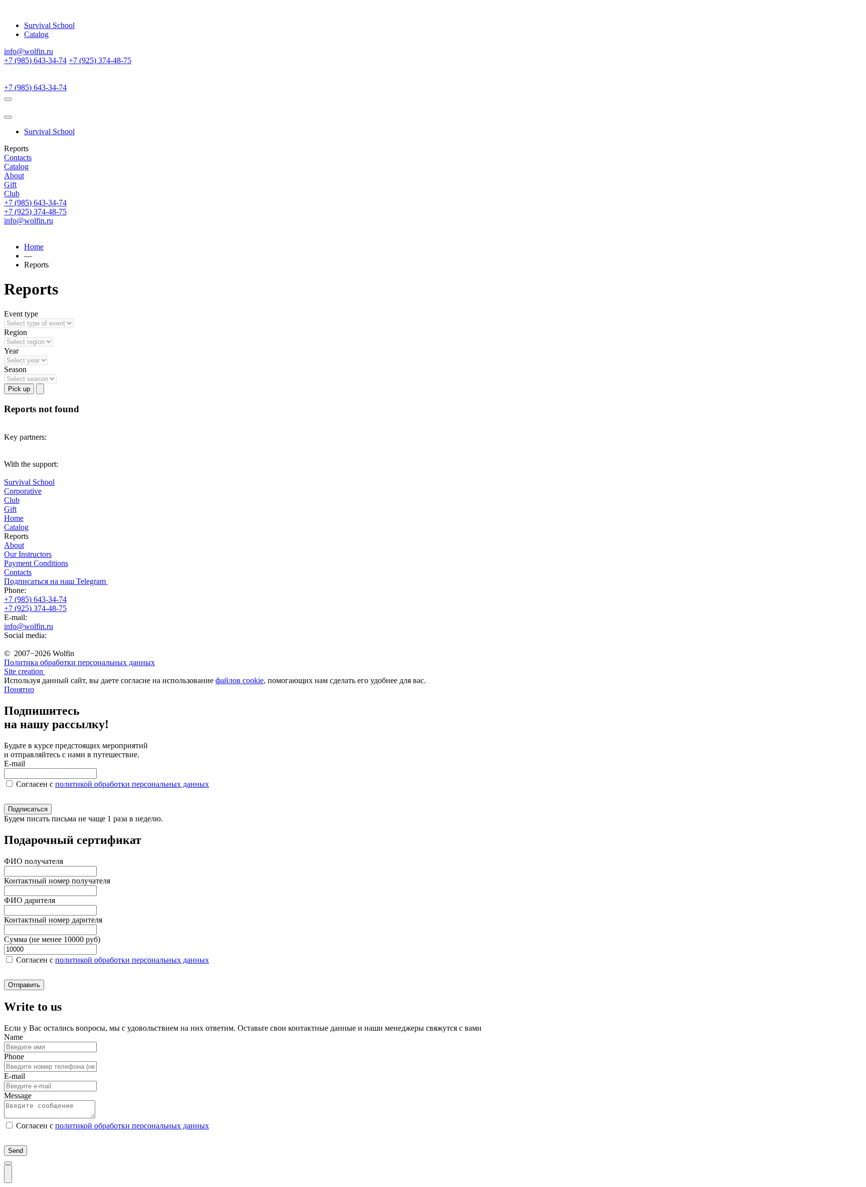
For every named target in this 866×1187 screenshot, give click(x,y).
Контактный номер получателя (57, 880)
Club (12, 193)
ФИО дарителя (29, 900)
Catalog (36, 34)
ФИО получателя (33, 861)
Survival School (49, 25)
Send (15, 1150)
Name (13, 1037)
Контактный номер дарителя (53, 920)
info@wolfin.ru (28, 51)
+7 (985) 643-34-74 (35, 60)
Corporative (23, 491)
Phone (14, 1056)
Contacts (18, 157)
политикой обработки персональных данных (132, 784)
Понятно (19, 689)
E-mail (14, 763)
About (14, 175)
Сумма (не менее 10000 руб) (52, 939)
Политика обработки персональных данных (79, 662)
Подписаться (28, 809)
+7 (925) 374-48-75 (100, 60)
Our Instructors (28, 554)
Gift (10, 184)
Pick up (19, 389)
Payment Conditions (36, 563)
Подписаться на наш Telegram (56, 581)
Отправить (24, 985)
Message (18, 1095)
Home (34, 246)
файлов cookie (239, 680)
